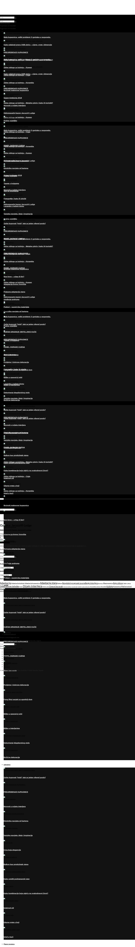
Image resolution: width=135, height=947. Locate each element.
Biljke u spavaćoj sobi (13, 714)
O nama (6, 654)
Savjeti (6, 665)
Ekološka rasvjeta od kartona (16, 311)
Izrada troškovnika (85, 586)
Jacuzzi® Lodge (16, 520)
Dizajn (21, 586)
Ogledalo (35, 589)
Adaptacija (5, 583)
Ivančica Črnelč (7, 534)
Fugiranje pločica (67, 586)
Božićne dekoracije (12, 757)
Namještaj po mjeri (24, 589)
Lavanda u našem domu (14, 384)
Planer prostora (9, 944)
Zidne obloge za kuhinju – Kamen (18, 117)
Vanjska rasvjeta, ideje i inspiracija (18, 398)
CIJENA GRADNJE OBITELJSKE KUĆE (20, 332)
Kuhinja (109, 586)
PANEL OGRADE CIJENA (14, 268)
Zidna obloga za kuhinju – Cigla (17, 132)
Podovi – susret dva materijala (16, 578)
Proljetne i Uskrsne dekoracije (16, 685)
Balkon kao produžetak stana (16, 864)
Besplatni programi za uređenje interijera (80, 583)
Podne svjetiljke (10, 326)
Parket (40, 589)
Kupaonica (117, 586)
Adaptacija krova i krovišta (15, 534)
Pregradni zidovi (48, 589)
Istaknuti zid (9, 908)
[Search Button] (15, 644)
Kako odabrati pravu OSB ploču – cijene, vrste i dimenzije (28, 74)
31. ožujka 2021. (5, 535)
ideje (5, 226)
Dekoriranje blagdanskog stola (17, 743)
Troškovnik (114, 589)
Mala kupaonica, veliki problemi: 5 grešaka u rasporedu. (27, 239)
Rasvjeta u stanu (73, 589)
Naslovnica (7, 29)
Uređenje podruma (11, 563)
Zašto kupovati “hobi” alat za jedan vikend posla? (25, 777)
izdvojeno (7, 764)
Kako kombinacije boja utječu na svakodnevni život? (26, 893)
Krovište (103, 586)
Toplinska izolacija (104, 589)
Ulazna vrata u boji (11, 922)
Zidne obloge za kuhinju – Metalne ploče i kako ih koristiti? (28, 103)
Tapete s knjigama (11, 183)
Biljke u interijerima (12, 728)
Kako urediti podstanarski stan (17, 879)
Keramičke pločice (95, 586)
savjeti (6, 311)
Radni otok (57, 589)
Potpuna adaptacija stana (14, 549)
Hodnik (79, 586)
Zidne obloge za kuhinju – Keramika (19, 491)
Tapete (91, 589)
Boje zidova (118, 583)
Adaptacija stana (48, 583)
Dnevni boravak (56, 586)
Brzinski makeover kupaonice (16, 90)
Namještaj (13, 589)
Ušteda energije (22, 591)
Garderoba (74, 586)
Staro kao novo (10, 355)
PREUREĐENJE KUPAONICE (16, 88)
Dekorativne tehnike (9, 586)
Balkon (60, 583)
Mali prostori (126, 586)
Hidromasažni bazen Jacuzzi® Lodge (19, 204)
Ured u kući (8, 937)
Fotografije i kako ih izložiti (15, 199)
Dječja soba (45, 586)
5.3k (1, 539)
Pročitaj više (4, 549)
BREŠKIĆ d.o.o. (10, 641)
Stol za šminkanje (11, 191)
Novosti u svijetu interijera (15, 190)
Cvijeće (129, 583)
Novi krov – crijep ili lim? (14, 277)
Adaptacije (7, 662)
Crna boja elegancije (12, 850)
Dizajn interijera (32, 586)
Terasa (95, 589)
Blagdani (101, 583)
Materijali (4, 589)
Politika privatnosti (10, 634)
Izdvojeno (7, 667)
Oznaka (8, 520)
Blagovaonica (108, 583)
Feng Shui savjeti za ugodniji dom (18, 699)
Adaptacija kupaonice (32, 583)
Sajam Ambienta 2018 (13, 98)
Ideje (5, 660)
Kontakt (6, 656)
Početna (2, 520)
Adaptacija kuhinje (17, 583)
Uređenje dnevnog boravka (10, 591)
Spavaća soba (85, 589)
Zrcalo (29, 591)
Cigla (124, 583)
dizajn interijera (9, 46)
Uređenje (126, 589)
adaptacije (7, 218)
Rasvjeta (62, 589)
